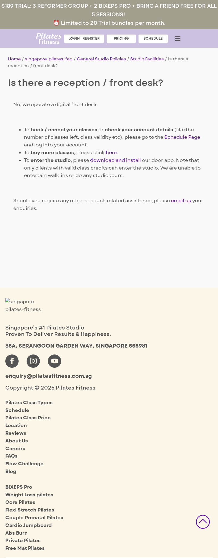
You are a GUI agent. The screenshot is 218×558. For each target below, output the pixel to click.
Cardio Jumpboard (28, 525)
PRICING (121, 38)
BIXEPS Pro (18, 487)
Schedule (17, 410)
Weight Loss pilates (29, 495)
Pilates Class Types (29, 403)
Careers (15, 449)
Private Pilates (23, 541)
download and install (115, 160)
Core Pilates (20, 502)
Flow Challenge (24, 464)
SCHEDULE (153, 38)
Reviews (15, 433)
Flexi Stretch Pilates (29, 510)
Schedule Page (182, 137)
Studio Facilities (147, 59)
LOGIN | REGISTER (84, 38)
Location (16, 425)
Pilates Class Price (28, 418)
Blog (10, 471)
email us (181, 201)
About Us (16, 441)
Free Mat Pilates (25, 548)
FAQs (11, 456)
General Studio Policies (101, 59)
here (111, 153)
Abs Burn (16, 533)
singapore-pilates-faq (49, 59)
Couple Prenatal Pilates (34, 518)
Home (14, 59)
